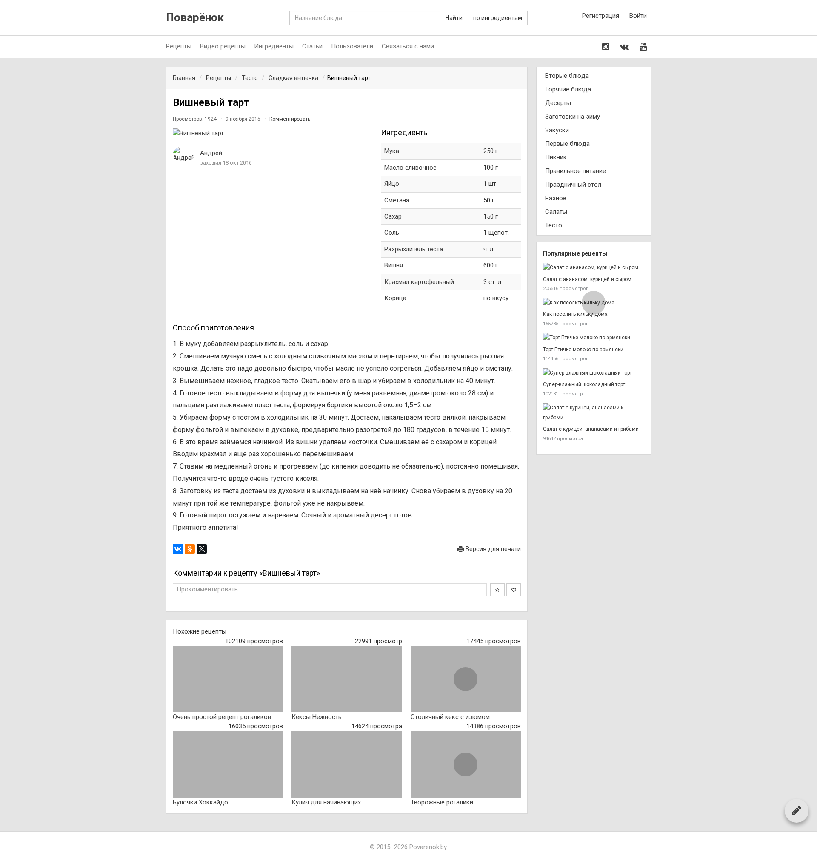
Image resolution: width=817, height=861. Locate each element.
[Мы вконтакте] (624, 46)
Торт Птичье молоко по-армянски (583, 349)
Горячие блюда (568, 89)
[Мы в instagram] (606, 46)
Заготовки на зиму (572, 116)
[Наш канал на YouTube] (643, 46)
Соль (391, 232)
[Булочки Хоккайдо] (228, 764)
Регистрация (600, 16)
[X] (202, 549)
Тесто (553, 225)
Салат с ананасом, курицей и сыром (587, 279)
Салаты (556, 212)
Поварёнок (195, 18)
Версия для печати (492, 549)
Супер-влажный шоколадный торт (584, 384)
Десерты (558, 103)
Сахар (393, 216)
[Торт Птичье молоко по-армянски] (593, 338)
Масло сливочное (410, 167)
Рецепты (178, 46)
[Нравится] (513, 589)
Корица (395, 298)
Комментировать (289, 119)
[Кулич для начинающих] (346, 764)
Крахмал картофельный (419, 282)
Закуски (557, 130)
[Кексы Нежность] (346, 679)
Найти (454, 17)
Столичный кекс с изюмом (450, 717)
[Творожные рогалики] (466, 764)
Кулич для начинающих (326, 802)
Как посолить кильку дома (575, 314)
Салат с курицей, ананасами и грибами (591, 429)
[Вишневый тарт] (272, 133)
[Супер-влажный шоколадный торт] (593, 373)
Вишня (393, 265)
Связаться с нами (408, 46)
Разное (555, 198)
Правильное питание (575, 171)
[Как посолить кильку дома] (593, 303)
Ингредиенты (274, 46)
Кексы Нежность (316, 717)
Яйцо (391, 184)
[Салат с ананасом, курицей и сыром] (593, 268)
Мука (391, 151)
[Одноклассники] (190, 549)
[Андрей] (183, 154)
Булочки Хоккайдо (200, 802)
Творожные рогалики (442, 802)
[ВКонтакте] (178, 549)
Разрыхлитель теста (413, 249)
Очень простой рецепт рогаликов (222, 717)
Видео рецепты (223, 46)
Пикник (556, 157)
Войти (638, 16)
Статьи (312, 46)
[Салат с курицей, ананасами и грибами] (593, 412)
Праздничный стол (573, 184)
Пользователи (352, 46)
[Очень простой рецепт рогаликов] (228, 679)
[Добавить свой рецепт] (796, 810)
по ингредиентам (497, 17)
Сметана (396, 200)
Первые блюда (567, 144)
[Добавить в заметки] (497, 589)
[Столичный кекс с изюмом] (466, 679)
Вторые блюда (567, 76)
